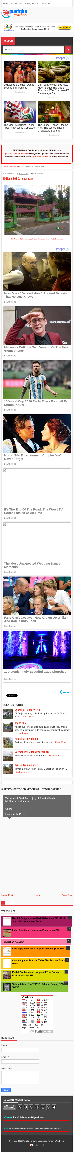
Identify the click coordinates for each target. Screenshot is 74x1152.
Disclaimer (46, 3)
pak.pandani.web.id (42, 157)
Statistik (43, 1128)
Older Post (67, 895)
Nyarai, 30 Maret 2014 (27, 710)
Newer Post (7, 895)
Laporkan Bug (54, 1128)
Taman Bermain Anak (26, 765)
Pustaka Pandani (29, 1141)
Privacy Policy (31, 3)
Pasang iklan (15, 1128)
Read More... (29, 716)
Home (37, 895)
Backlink (34, 1128)
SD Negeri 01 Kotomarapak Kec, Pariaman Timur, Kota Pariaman (37, 239)
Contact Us (16, 3)
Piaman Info (38, 173)
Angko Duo (20, 723)
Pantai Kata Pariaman (27, 739)
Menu (9, 41)
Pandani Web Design (56, 1141)
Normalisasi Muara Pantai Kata (32, 752)
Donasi (25, 1128)
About (5, 3)
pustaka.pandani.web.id (16, 153)
